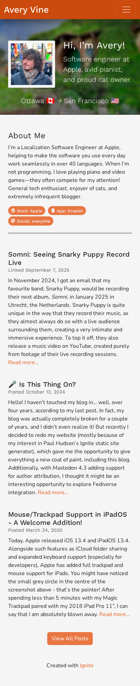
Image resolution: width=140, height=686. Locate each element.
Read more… (23, 362)
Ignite (87, 665)
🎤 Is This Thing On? (42, 384)
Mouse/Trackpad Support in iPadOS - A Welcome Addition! (67, 518)
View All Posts (70, 638)
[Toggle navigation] (126, 9)
